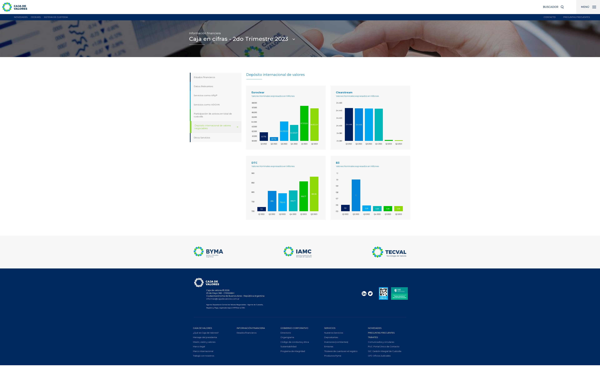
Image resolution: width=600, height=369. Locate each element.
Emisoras (328, 346)
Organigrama (287, 337)
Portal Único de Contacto (383, 346)
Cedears (36, 17)
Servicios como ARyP (205, 95)
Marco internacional (203, 351)
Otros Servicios (202, 137)
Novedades (21, 17)
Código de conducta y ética (294, 342)
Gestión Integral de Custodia (384, 351)
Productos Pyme (332, 355)
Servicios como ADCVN (207, 104)
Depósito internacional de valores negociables (213, 127)
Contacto (550, 17)
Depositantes (331, 337)
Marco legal (199, 346)
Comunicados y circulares (381, 342)
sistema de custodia (56, 17)
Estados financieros (204, 77)
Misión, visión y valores (204, 342)
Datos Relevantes (203, 86)
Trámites (373, 337)
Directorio (285, 332)
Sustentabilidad (288, 346)
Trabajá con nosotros (203, 355)
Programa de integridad (292, 351)
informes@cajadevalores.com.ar (222, 299)
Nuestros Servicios (333, 332)
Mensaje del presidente (205, 337)
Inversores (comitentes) (336, 342)
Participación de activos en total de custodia (213, 115)
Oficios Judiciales (379, 355)
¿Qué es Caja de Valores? (206, 332)
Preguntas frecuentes (576, 17)
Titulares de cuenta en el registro (341, 351)
